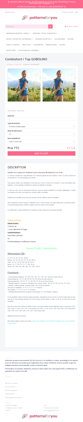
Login (76, 12)
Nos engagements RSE (51, 410)
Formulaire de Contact (51, 408)
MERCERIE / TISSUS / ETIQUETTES (44, 33)
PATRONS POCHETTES (43, 39)
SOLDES (62, 45)
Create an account (67, 12)
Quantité (11, 116)
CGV (45, 405)
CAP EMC (71, 39)
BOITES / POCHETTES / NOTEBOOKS (19, 39)
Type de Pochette (14, 123)
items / (72, 26)
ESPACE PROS (11, 50)
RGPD (8, 410)
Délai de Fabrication (15, 131)
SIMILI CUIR (26, 45)
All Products (10, 64)
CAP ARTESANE (60, 39)
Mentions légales (11, 405)
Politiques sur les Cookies (14, 408)
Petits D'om (18, 64)
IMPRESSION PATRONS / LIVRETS (17, 33)
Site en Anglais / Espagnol (28, 50)
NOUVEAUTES (38, 45)
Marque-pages (51, 45)
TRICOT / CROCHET (12, 45)
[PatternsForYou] (41, 18)
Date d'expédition (14, 138)
